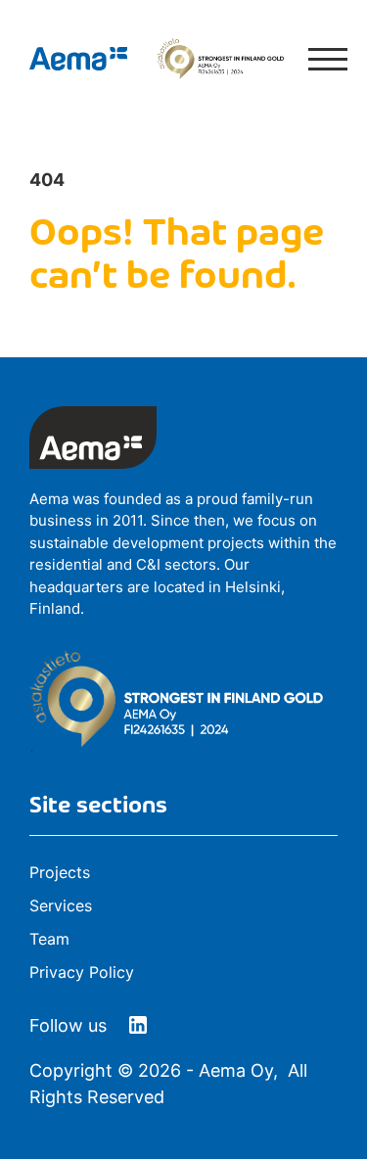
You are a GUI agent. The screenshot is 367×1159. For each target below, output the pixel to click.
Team (49, 939)
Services (60, 905)
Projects (59, 872)
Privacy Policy (81, 972)
